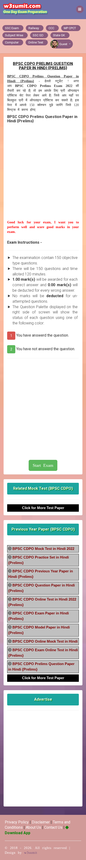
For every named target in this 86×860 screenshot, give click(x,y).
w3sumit (30, 853)
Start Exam (43, 465)
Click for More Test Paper (43, 508)
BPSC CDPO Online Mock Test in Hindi (45, 641)
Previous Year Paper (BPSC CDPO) (43, 529)
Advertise (43, 699)
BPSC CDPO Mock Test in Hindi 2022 (43, 549)
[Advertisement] (43, 177)
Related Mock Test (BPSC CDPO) (43, 488)
